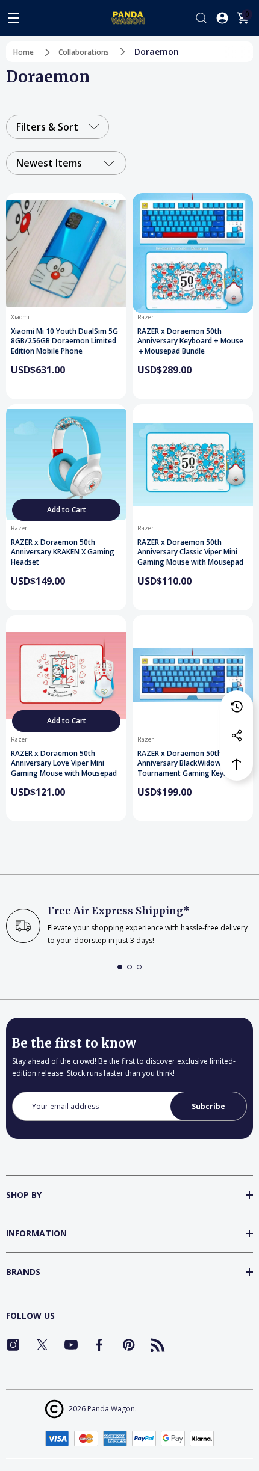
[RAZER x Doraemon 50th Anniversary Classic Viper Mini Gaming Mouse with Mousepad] (193, 464)
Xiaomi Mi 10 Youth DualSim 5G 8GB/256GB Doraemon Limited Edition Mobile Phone (64, 341)
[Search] (201, 18)
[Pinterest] (129, 1344)
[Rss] (158, 1344)
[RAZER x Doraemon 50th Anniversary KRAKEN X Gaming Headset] (66, 464)
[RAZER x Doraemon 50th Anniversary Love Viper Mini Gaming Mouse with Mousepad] (66, 675)
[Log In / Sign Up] (222, 18)
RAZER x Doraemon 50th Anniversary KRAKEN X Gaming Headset (62, 552)
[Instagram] (13, 1344)
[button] (119, 967)
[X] (42, 1344)
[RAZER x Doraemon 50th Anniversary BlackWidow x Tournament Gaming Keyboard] (193, 675)
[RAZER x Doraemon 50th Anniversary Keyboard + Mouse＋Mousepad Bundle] (193, 253)
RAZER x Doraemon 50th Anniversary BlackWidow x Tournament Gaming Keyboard (190, 763)
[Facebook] (100, 1344)
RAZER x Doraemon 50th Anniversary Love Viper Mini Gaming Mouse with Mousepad (64, 763)
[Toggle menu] (13, 18)
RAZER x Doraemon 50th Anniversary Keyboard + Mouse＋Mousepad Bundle (190, 341)
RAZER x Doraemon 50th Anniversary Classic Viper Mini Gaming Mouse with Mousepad (190, 552)
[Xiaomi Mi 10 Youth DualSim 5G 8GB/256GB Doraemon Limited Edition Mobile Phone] (66, 253)
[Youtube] (71, 1344)
